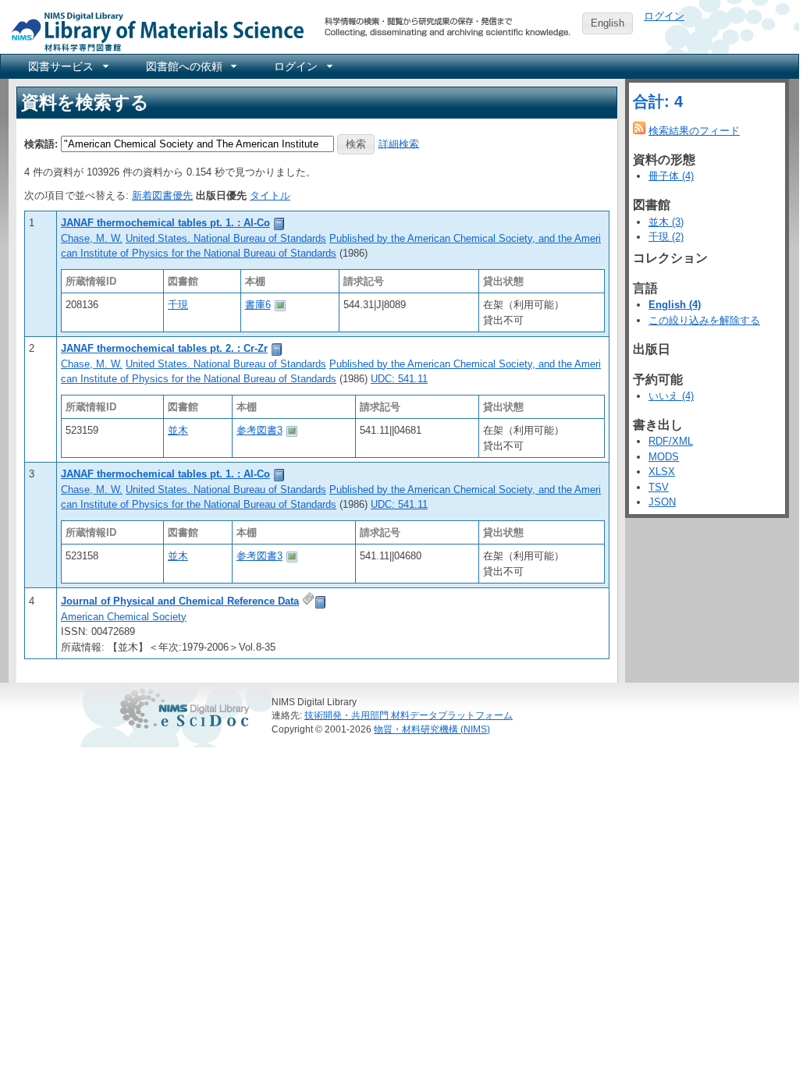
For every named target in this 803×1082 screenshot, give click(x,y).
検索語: (41, 143)
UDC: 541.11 (399, 379)
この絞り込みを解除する (704, 320)
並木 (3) (666, 222)
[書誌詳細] (279, 223)
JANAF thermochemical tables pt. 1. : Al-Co (165, 223)
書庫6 (258, 304)
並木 (178, 430)
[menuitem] (67, 66)
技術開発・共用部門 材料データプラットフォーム (408, 715)
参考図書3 (259, 430)
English (607, 23)
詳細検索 (398, 143)
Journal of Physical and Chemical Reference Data (180, 601)
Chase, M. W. (92, 238)
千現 (178, 304)
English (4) (674, 304)
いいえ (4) (671, 396)
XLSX (661, 471)
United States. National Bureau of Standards (226, 238)
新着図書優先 (162, 195)
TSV (658, 487)
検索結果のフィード (694, 131)
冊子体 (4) (671, 176)
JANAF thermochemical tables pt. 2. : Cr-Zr (164, 348)
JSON (662, 502)
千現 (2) (666, 237)
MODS (663, 457)
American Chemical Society (124, 617)
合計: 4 (658, 101)
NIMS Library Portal (153, 31)
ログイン (664, 16)
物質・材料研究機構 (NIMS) (432, 729)
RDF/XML (670, 441)
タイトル (270, 195)
